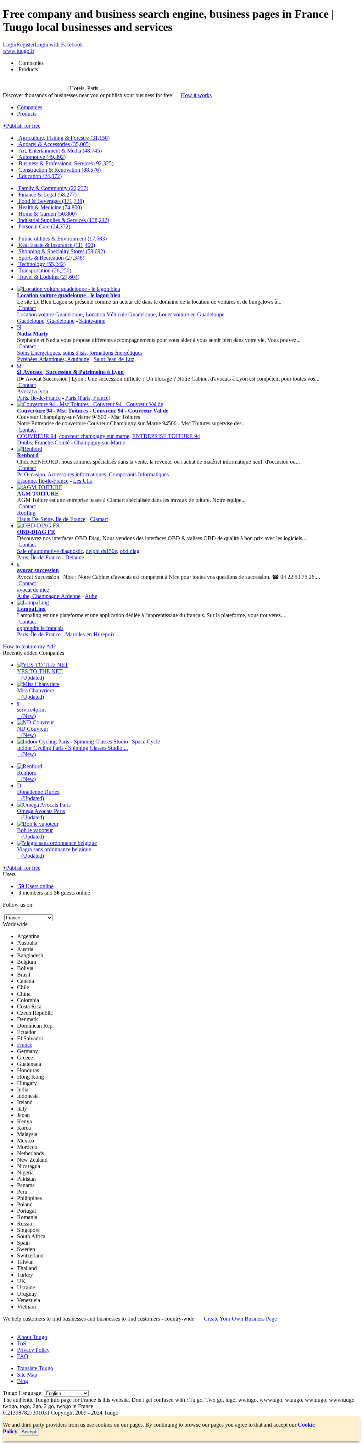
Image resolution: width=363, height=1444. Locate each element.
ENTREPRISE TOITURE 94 (166, 436)
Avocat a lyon (32, 391)
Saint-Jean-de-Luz (114, 359)
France (24, 1045)
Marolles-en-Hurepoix (90, 634)
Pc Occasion (31, 474)
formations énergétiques (116, 353)
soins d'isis (74, 353)
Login (9, 45)
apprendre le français (40, 628)
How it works (196, 95)
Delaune (74, 557)
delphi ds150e (101, 551)
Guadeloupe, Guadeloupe (45, 321)
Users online (36, 886)
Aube (91, 596)
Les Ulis (82, 481)
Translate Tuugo (35, 1368)
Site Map (27, 1375)
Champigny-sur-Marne (99, 442)
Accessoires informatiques (77, 474)
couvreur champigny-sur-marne (94, 436)
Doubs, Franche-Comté (43, 442)
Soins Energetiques (38, 353)
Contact (27, 308)
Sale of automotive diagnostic (50, 551)
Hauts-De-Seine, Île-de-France (51, 519)
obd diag (129, 551)
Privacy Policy (33, 1350)
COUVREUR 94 (36, 436)
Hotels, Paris (84, 88)
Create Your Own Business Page (240, 1319)
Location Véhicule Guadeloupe (120, 314)
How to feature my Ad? (29, 646)
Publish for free (21, 126)
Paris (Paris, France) (87, 398)
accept (29, 1431)
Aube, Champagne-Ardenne (48, 596)
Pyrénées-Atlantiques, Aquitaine (53, 359)
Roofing (26, 513)
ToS (21, 1343)
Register (25, 45)
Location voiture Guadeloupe (50, 314)
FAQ (22, 1356)
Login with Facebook (59, 45)
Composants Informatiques (139, 474)
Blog (22, 1381)
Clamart (99, 519)
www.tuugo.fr (18, 51)
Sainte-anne (92, 321)
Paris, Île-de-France (39, 398)
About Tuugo (32, 1337)
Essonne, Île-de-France (42, 481)
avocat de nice (33, 590)
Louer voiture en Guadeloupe (191, 314)
